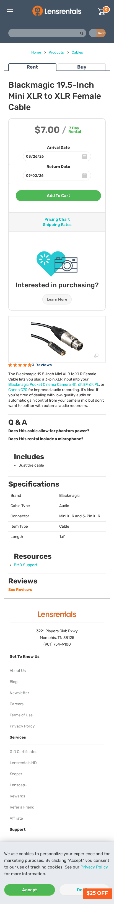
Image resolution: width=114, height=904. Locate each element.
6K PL (94, 384)
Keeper (16, 774)
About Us (18, 670)
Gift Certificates (23, 751)
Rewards (17, 796)
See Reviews (20, 589)
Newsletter (19, 693)
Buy (81, 67)
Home (36, 52)
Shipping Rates (57, 224)
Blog (13, 681)
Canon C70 (17, 389)
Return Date (58, 166)
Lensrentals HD (23, 763)
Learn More (57, 299)
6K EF (82, 384)
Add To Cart (58, 195)
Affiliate (16, 818)
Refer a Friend (22, 807)
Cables (77, 52)
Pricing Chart (57, 219)
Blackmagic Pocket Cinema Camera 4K (42, 384)
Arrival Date (58, 147)
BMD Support (25, 565)
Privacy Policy (94, 867)
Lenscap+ (18, 785)
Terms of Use (21, 715)
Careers (17, 704)
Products (56, 52)
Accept (29, 889)
